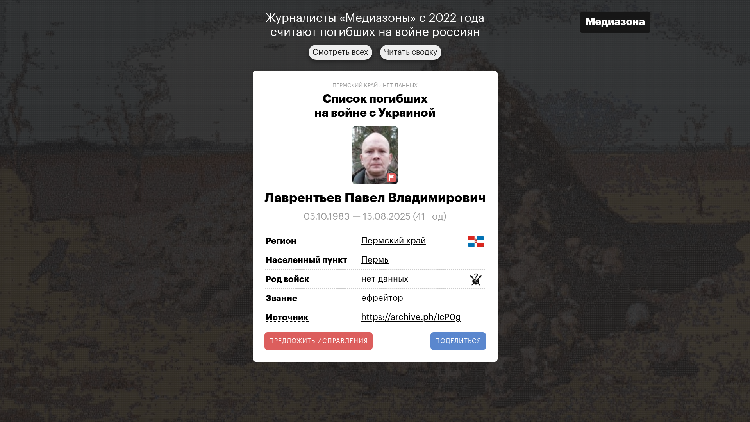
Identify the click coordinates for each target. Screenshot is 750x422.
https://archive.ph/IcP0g (411, 317)
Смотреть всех (340, 52)
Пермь (375, 260)
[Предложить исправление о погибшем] (391, 178)
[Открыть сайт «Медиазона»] (615, 23)
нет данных (400, 85)
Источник (287, 317)
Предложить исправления (318, 341)
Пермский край (355, 85)
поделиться (458, 341)
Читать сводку (411, 52)
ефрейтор (382, 298)
